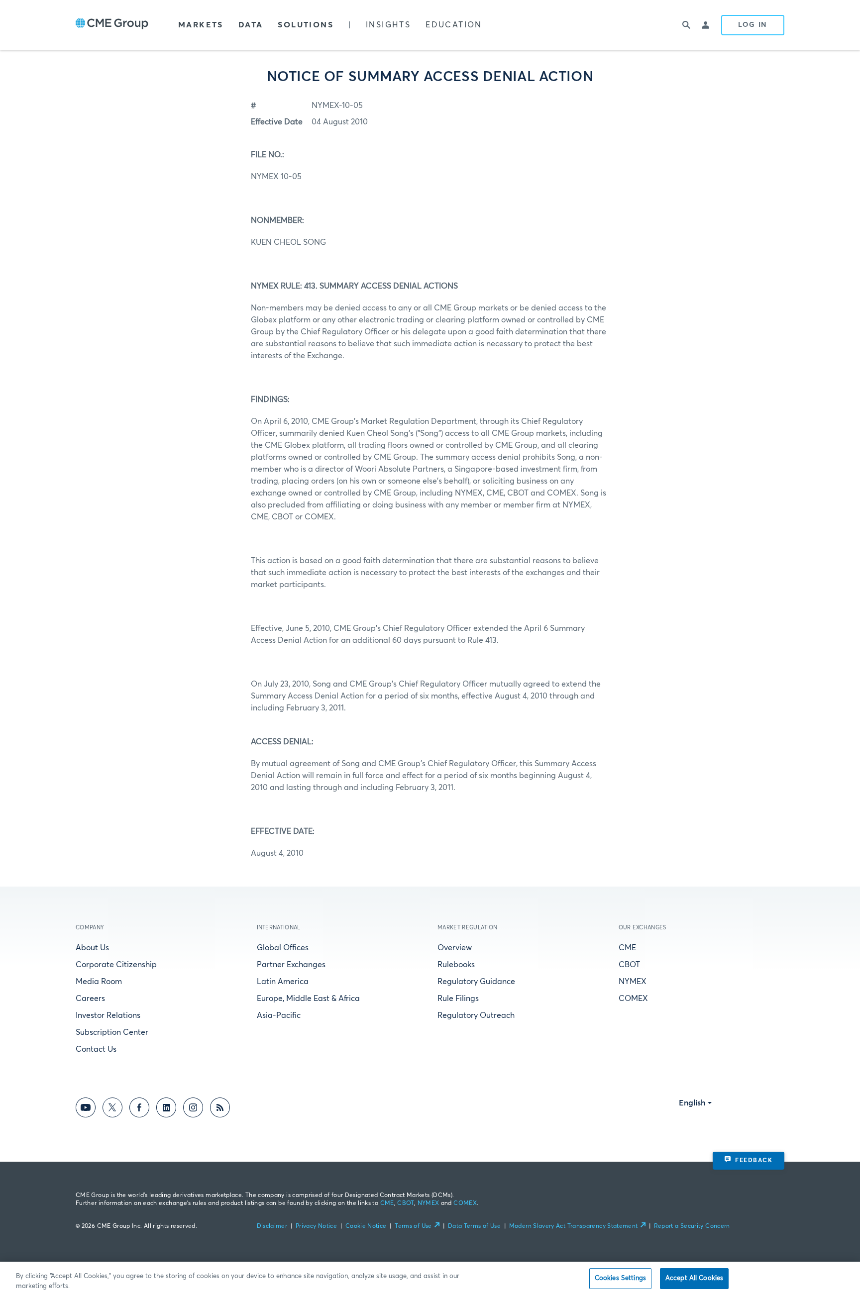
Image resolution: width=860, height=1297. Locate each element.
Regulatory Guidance (476, 982)
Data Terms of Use (474, 1226)
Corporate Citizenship (116, 965)
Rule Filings (458, 998)
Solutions (305, 25)
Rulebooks (456, 965)
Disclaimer (272, 1226)
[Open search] (686, 24)
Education (454, 25)
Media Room (99, 982)
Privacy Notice (316, 1226)
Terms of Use (413, 1226)
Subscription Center (112, 1032)
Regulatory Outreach (476, 1015)
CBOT (629, 965)
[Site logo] (112, 25)
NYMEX (632, 982)
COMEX (633, 998)
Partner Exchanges (291, 965)
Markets (200, 25)
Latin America (283, 982)
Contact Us (96, 1049)
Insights (388, 25)
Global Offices (283, 948)
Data (250, 25)
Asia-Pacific (279, 1015)
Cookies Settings (620, 1278)
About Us (92, 948)
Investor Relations (108, 1015)
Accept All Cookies (694, 1278)
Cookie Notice (366, 1226)
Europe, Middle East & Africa (308, 998)
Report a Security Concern (692, 1226)
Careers (90, 998)
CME (627, 948)
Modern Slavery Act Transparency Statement (573, 1226)
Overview (454, 948)
